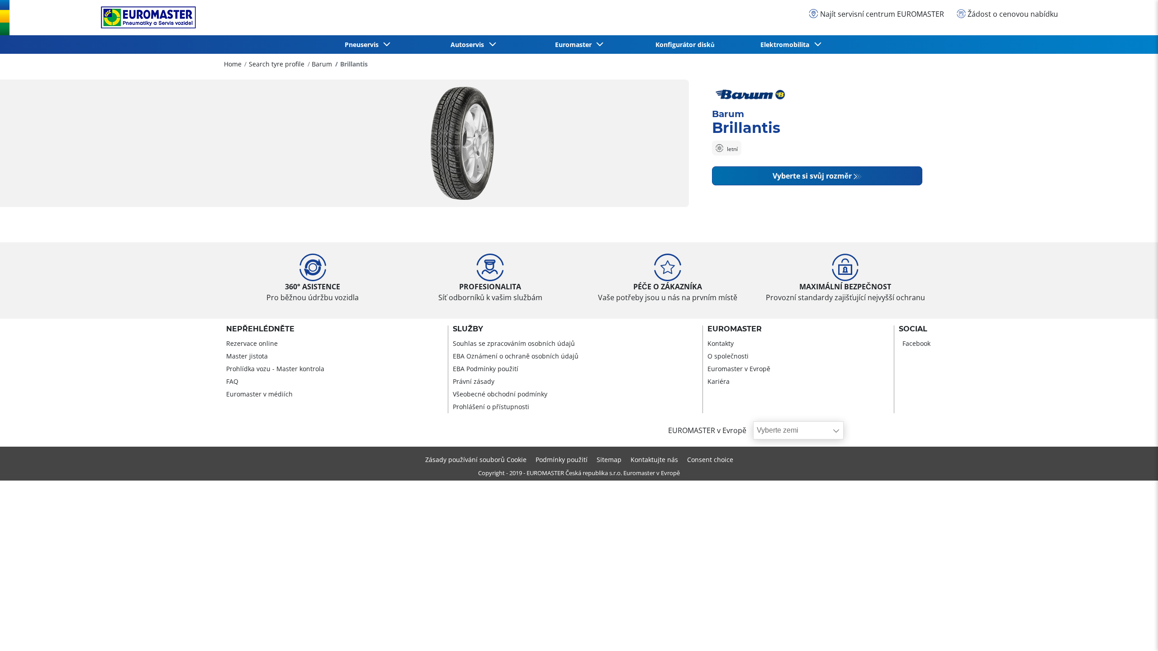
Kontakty (720, 343)
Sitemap (609, 459)
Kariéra (718, 381)
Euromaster (734, 329)
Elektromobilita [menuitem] (786, 44)
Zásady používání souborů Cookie (476, 459)
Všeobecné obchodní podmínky (500, 394)
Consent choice (710, 459)
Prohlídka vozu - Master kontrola (275, 368)
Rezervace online (252, 343)
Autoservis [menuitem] (469, 44)
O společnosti (728, 356)
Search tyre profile (276, 64)
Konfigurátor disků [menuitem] (685, 44)
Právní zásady (473, 381)
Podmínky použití (562, 459)
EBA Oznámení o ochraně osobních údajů (516, 356)
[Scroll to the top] (1134, 632)
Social (913, 329)
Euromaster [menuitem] (575, 44)
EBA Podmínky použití (485, 368)
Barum (322, 64)
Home (233, 64)
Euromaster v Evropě (738, 368)
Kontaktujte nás (654, 459)
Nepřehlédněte (260, 329)
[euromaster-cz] (146, 17)
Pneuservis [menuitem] (363, 44)
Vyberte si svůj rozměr (812, 176)
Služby (468, 329)
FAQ (232, 381)
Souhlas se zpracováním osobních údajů (514, 343)
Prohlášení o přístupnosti (491, 406)
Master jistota (247, 356)
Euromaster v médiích (259, 394)
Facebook (916, 343)
